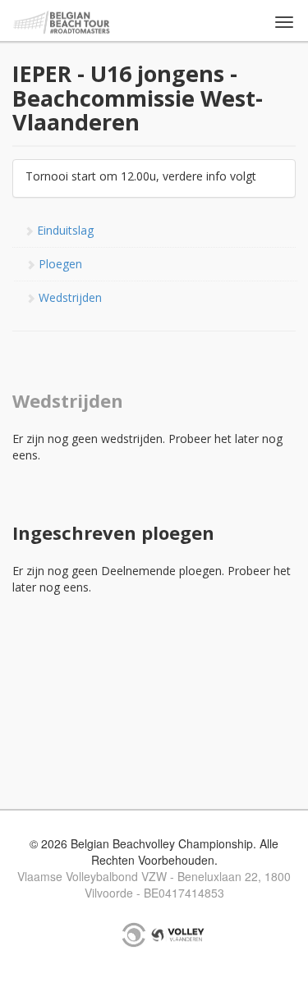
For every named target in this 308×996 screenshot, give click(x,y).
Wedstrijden (68, 297)
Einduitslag (64, 230)
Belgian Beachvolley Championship (62, 22)
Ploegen (58, 264)
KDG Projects (134, 934)
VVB (178, 934)
